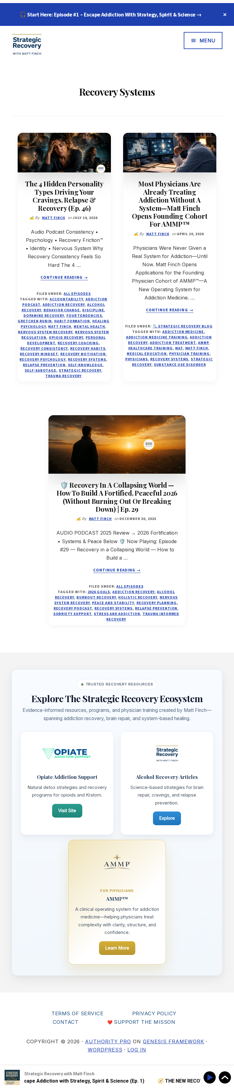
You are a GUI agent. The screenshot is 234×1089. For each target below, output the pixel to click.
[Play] (210, 1077)
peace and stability (113, 602)
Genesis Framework (173, 1041)
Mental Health (89, 326)
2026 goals (99, 591)
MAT (179, 348)
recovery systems (87, 359)
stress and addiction (117, 613)
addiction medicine (183, 331)
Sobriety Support (72, 613)
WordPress (105, 1050)
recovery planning (156, 602)
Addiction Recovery (64, 304)
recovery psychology (42, 359)
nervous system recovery (45, 332)
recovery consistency (44, 348)
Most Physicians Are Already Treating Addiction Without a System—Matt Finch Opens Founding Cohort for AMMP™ (169, 203)
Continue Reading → (64, 277)
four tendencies (84, 315)
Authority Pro (108, 1041)
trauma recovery (63, 375)
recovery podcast (73, 608)
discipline (93, 310)
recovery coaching (78, 343)
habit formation (72, 321)
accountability (66, 299)
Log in (136, 1050)
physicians (136, 359)
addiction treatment (173, 342)
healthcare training (150, 348)
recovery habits (87, 348)
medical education (147, 353)
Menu (208, 40)
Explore (167, 818)
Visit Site (67, 810)
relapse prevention (44, 364)
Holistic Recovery (137, 597)
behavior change (62, 310)
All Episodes (77, 293)
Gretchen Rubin (34, 321)
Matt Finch (59, 326)
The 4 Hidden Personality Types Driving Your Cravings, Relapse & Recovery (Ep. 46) (64, 195)
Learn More (117, 948)
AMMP (203, 342)
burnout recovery (96, 597)
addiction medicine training (157, 337)
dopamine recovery (43, 315)
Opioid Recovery (66, 337)
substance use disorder (180, 364)
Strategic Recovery (80, 370)
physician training (189, 353)
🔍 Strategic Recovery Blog (183, 326)
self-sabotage (40, 370)
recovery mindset (39, 354)
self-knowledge (85, 364)
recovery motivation (83, 354)
